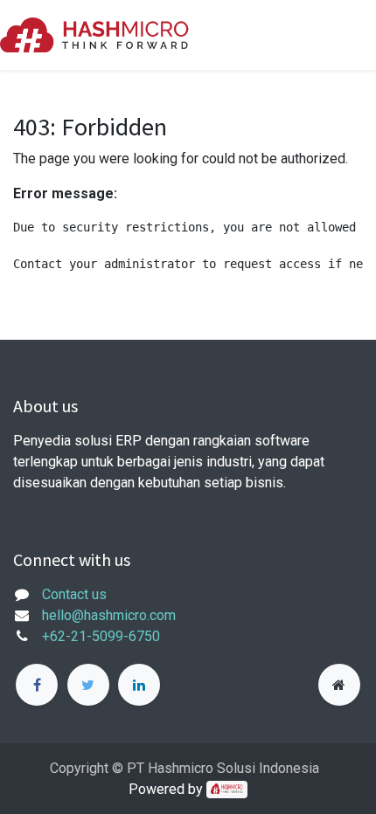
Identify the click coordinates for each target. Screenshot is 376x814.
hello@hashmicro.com (109, 615)
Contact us (74, 594)
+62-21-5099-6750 (101, 636)
